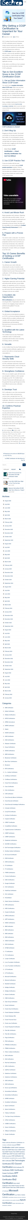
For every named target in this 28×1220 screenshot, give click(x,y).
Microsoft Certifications (10, 976)
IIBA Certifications (9, 937)
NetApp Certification (10, 987)
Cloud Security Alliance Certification (13, 797)
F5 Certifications (9, 869)
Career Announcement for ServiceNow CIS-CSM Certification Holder (14, 474)
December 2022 (9, 658)
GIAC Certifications (9, 880)
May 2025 (7, 554)
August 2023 (8, 630)
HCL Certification (9, 894)
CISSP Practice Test (10, 1152)
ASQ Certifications (9, 740)
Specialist (18, 1200)
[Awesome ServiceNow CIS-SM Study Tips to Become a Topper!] (5, 489)
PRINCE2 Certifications (10, 1044)
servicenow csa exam (17, 1197)
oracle (16, 1194)
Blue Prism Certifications (11, 761)
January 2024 (8, 612)
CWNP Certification (9, 833)
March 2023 (8, 647)
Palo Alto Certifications (10, 1034)
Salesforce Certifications (11, 1077)
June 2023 (7, 637)
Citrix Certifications (9, 790)
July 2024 (7, 590)
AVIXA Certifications (10, 750)
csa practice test (13, 1158)
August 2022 (8, 673)
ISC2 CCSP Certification (14, 437)
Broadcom (7, 765)
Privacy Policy (14, 1213)
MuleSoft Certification (10, 983)
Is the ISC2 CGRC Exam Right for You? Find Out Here (15, 482)
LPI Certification (9, 969)
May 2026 (7, 511)
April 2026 (7, 515)
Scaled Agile (10, 1197)
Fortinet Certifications (10, 876)
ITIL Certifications (9, 955)
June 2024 (7, 594)
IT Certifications (9, 951)
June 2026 (7, 508)
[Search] (24, 464)
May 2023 (7, 640)
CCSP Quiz (10, 436)
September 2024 (9, 583)
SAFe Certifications (9, 1066)
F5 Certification (9, 865)
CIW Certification (9, 793)
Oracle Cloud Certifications (11, 1009)
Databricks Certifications (11, 840)
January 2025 (8, 569)
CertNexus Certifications (11, 779)
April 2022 (7, 687)
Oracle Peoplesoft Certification (12, 1027)
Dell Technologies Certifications (12, 847)
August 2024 (8, 587)
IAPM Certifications (9, 915)
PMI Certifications (9, 1041)
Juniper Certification (10, 958)
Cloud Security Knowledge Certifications (15, 804)
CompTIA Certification (10, 811)
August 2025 (8, 543)
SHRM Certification (9, 1098)
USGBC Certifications (10, 1123)
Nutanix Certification (10, 994)
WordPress (20, 1218)
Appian (6, 729)
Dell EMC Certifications (10, 844)
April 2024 (7, 601)
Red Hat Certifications (10, 1062)
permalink (23, 443)
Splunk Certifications (10, 1109)
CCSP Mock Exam (17, 432)
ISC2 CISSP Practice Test (14, 1185)
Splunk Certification (10, 1105)
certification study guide (11, 1145)
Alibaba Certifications (10, 715)
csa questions (19, 1158)
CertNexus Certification (10, 776)
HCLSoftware (8, 897)
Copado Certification (10, 819)
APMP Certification (9, 725)
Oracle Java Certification (11, 1023)
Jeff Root (17, 37)
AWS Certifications (9, 754)
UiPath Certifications (10, 1120)
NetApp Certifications (10, 991)
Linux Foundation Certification (12, 962)
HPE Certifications (9, 905)
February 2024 (8, 608)
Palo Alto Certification (10, 1030)
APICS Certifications (10, 718)
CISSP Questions (20, 1152)
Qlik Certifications (9, 1059)
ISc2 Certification (14, 441)
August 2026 (8, 500)
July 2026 (7, 504)
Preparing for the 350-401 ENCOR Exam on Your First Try (13, 454)
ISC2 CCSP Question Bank (15, 439)
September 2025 (9, 540)
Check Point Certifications (11, 783)
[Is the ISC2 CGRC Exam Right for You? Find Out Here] (5, 482)
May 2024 (7, 597)
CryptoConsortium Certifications (13, 829)
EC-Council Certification (11, 854)
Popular (6, 469)
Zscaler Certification (10, 1134)
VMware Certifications (10, 1131)
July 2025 (7, 547)
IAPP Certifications (9, 919)
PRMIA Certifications (10, 1048)
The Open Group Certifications (12, 1116)
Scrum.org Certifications (11, 1087)
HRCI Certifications (9, 908)
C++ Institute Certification (11, 772)
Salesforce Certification (10, 1073)
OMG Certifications (9, 998)
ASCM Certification (9, 732)
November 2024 (9, 576)
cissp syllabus (8, 1156)
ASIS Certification (9, 736)
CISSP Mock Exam (13, 1149)
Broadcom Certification (16, 1142)
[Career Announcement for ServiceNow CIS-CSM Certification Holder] (5, 474)
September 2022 (9, 669)
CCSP (15, 430)
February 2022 (8, 694)
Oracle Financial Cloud (10, 1019)
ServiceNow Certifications (11, 1095)
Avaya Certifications (10, 747)
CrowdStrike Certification (11, 826)
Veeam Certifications (10, 1127)
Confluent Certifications (10, 815)
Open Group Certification (11, 1001)
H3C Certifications (9, 887)
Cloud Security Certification (11, 801)
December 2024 (9, 572)
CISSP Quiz (5, 1154)
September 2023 (9, 626)
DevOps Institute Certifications (12, 851)
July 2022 (7, 676)
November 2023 (9, 619)
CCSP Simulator (17, 436)
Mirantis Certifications (10, 980)
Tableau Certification (10, 1113)
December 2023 (9, 615)
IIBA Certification (9, 933)
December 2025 (9, 529)
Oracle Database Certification (12, 1012)
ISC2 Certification (8, 430)
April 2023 (7, 644)
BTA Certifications (9, 768)
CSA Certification (5, 1158)
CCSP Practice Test (12, 434)
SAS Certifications (9, 1084)
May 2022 (7, 683)
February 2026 (8, 522)
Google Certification (10, 883)
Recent (13, 469)
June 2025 (7, 551)
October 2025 (8, 536)
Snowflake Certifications (11, 1102)
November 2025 (9, 533)
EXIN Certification (9, 858)
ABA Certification (9, 707)
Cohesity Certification (10, 808)
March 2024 (8, 604)
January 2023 (8, 655)
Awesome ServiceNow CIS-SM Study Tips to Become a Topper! (16, 489)
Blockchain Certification (10, 758)
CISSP (13, 1147)
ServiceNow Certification (11, 1091)
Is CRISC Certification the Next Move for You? (15, 459)
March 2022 (8, 691)
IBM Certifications (9, 930)
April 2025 (7, 558)
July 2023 (7, 633)
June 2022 (7, 680)
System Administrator (16, 1203)
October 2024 (8, 579)
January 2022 (8, 698)
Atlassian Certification (10, 743)
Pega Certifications (9, 1037)
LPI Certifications (9, 973)
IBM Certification (9, 926)
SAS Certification (9, 1080)
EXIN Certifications (9, 862)
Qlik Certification (9, 1055)
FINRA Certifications (10, 872)
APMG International (10, 722)
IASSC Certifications (10, 922)
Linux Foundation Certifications (12, 966)
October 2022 (8, 665)
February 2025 (8, 565)
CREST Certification (10, 822)
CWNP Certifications (10, 836)
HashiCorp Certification (10, 890)
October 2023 (8, 622)
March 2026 (8, 518)
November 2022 (9, 662)
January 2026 (8, 526)
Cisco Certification (9, 786)
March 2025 (8, 561)
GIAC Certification (16, 1170)
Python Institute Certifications (12, 1052)
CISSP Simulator (13, 1154)
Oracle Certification (9, 1005)
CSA (22, 1156)
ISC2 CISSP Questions (19, 1187)
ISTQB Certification (9, 948)
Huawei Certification (10, 912)
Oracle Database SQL (10, 1016)
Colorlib (11, 1218)
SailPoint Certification (10, 1070)
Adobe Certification (9, 711)
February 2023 (8, 651)
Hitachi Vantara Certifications (12, 901)
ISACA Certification (9, 940)
